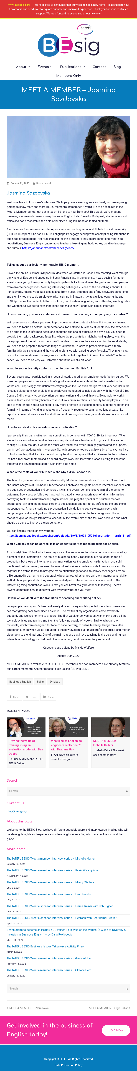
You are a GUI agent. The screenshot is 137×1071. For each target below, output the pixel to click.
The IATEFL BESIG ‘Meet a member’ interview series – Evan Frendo (49, 894)
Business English (20, 681)
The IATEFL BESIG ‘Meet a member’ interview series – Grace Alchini (49, 958)
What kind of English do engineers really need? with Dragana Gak (66, 745)
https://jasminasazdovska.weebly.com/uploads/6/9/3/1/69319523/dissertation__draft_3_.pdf (69, 535)
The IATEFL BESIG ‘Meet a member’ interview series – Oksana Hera (49, 970)
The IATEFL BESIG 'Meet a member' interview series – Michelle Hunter (51, 858)
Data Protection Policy (69, 1065)
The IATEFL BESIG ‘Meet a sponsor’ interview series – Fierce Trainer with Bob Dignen (60, 906)
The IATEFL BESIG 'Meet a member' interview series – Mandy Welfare (50, 882)
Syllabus (54, 681)
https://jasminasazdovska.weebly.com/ (48, 248)
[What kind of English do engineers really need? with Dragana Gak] (68, 727)
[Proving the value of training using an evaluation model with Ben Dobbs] (26, 727)
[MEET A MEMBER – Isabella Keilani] (110, 727)
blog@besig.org (17, 811)
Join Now (116, 1030)
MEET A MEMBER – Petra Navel (29, 1008)
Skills (40, 681)
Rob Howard (43, 183)
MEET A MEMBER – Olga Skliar (108, 1008)
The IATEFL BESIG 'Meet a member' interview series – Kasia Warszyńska (52, 870)
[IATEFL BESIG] (68, 40)
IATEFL (61, 1059)
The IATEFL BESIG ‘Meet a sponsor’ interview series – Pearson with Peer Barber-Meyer (61, 918)
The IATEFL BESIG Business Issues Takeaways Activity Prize (45, 946)
